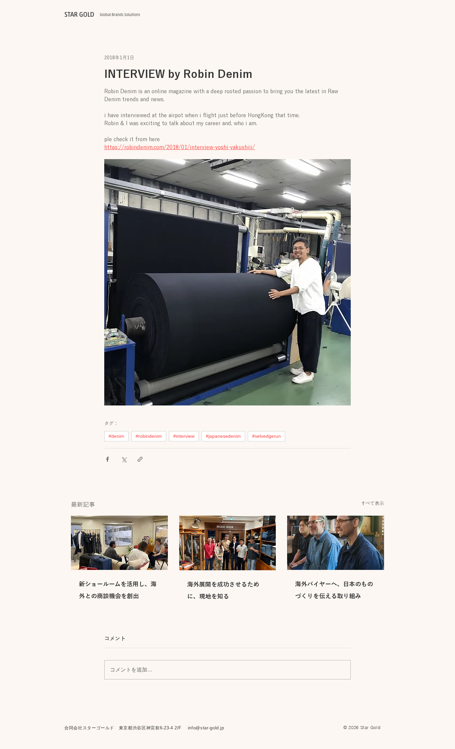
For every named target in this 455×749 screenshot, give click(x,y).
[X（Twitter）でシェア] (124, 459)
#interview (184, 436)
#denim (116, 436)
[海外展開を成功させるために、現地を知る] (227, 543)
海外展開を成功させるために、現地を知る (223, 590)
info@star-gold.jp (206, 727)
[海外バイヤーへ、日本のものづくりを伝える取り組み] (335, 543)
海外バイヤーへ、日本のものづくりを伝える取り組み (334, 590)
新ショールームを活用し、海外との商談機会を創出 (118, 590)
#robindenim (149, 436)
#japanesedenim (223, 436)
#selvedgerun (266, 436)
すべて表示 (372, 503)
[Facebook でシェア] (107, 459)
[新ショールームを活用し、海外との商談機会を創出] (119, 543)
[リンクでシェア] (140, 459)
